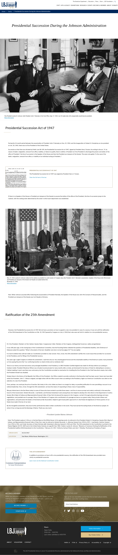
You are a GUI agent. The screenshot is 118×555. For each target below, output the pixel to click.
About (109, 5)
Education (91, 1)
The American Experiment (80, 1)
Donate (115, 5)
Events (90, 5)
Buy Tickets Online (94, 535)
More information (9, 118)
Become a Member (99, 5)
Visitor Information (94, 528)
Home (3, 11)
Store (101, 1)
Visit (58, 5)
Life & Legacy (65, 5)
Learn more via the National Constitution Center (44, 460)
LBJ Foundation (108, 1)
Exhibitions (75, 5)
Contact (28, 542)
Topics (10, 11)
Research (83, 5)
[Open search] (116, 2)
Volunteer (18, 542)
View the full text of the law (37, 177)
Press (96, 1)
